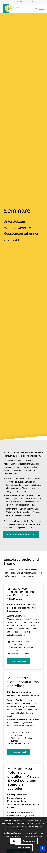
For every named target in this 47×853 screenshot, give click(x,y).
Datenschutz (29, 841)
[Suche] (34, 8)
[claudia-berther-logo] (19, 8)
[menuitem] (19, 1)
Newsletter (32, 2)
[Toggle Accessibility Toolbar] (42, 848)
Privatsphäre (23, 848)
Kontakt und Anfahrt (19, 2)
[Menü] (40, 8)
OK (14, 841)
